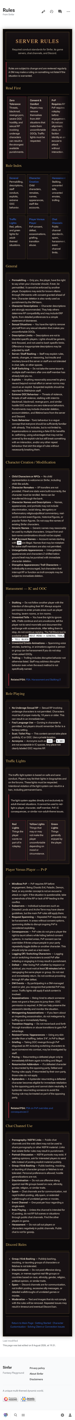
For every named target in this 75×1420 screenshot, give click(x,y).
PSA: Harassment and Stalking (42, 679)
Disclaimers (36, 1379)
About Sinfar (36, 1373)
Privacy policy (37, 1368)
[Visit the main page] (5, 1415)
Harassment (59, 178)
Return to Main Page (22, 1323)
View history (51, 11)
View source (43, 11)
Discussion (60, 11)
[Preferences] (62, 1415)
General (13, 178)
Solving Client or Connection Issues (46, 1326)
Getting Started (43, 1323)
